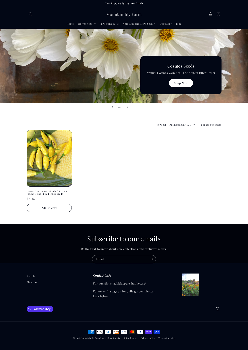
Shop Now (181, 83)
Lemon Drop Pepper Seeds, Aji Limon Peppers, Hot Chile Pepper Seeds (47, 192)
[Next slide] (127, 107)
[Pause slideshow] (136, 107)
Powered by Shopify (110, 338)
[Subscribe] (152, 259)
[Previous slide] (112, 107)
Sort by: (161, 124)
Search (31, 276)
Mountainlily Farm (90, 338)
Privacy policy (148, 338)
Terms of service (166, 338)
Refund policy (130, 338)
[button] (30, 14)
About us (32, 282)
